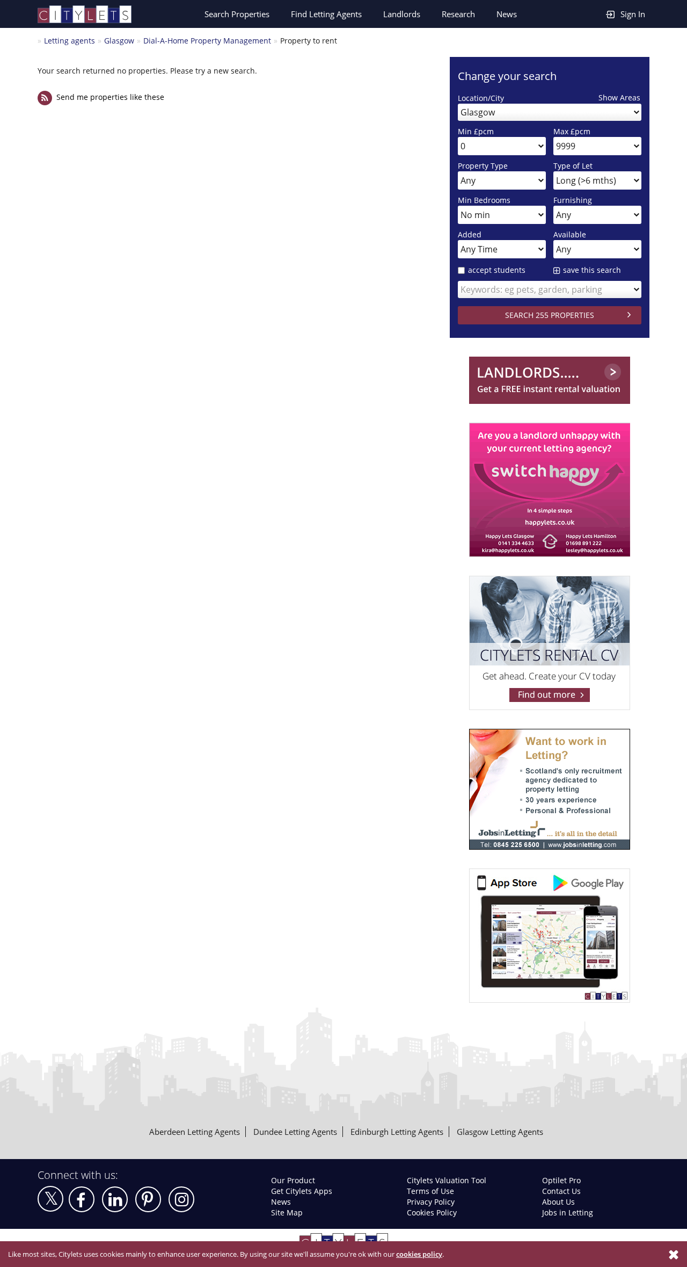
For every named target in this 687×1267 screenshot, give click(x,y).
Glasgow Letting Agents (500, 1131)
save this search (592, 270)
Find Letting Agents (326, 14)
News (506, 14)
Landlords (401, 14)
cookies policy (419, 1254)
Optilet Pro (561, 1180)
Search (236, 14)
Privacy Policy (431, 1202)
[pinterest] (148, 1199)
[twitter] (50, 1199)
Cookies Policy (432, 1212)
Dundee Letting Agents (295, 1131)
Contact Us (561, 1191)
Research (458, 14)
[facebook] (81, 1199)
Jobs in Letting (567, 1212)
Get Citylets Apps (301, 1191)
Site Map (287, 1212)
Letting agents (69, 40)
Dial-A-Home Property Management (207, 40)
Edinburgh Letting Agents (396, 1131)
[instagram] (181, 1199)
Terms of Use (430, 1191)
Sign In (632, 14)
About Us (558, 1202)
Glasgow (119, 40)
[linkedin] (115, 1199)
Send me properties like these (110, 97)
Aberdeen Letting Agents (194, 1131)
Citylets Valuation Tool (446, 1180)
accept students (496, 270)
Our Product (293, 1180)
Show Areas (619, 97)
